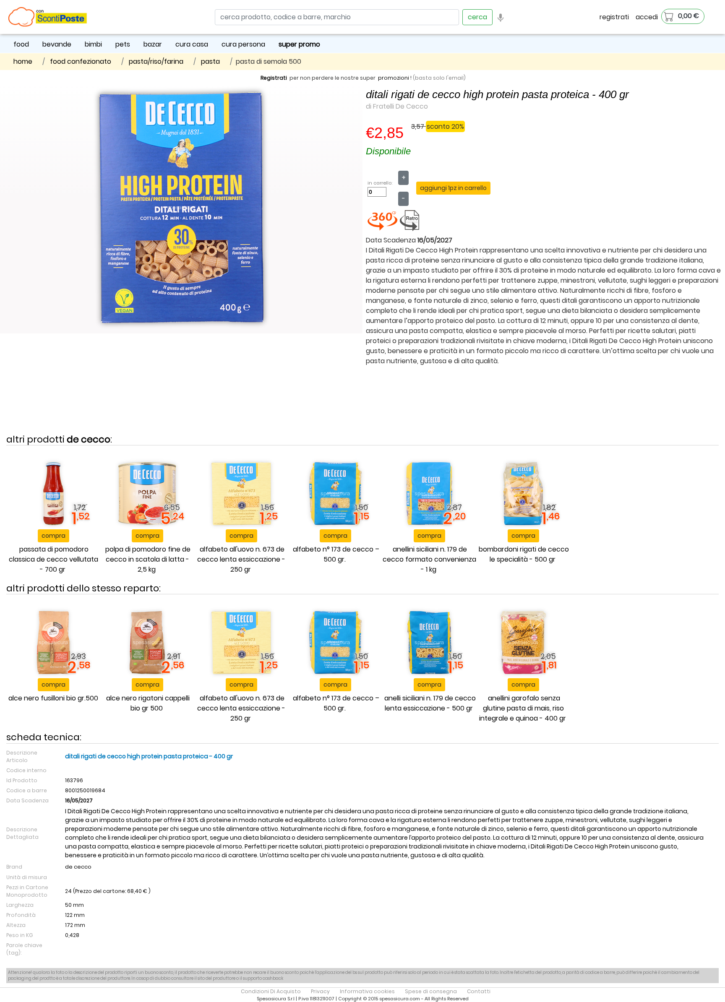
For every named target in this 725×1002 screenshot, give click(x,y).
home (22, 61)
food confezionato (80, 61)
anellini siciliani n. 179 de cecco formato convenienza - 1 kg (429, 559)
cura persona (243, 44)
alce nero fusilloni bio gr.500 (53, 698)
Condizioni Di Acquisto (271, 991)
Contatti (478, 991)
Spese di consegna (431, 991)
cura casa (191, 44)
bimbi (93, 44)
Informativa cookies (367, 991)
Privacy (320, 991)
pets (122, 44)
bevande (56, 44)
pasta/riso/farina (156, 61)
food (21, 44)
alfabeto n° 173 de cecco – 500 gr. (336, 554)
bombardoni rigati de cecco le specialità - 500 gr (524, 554)
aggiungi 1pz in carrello (453, 188)
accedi (647, 17)
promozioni (393, 77)
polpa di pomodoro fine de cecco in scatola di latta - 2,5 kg (147, 559)
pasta (210, 61)
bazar (152, 44)
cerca (477, 17)
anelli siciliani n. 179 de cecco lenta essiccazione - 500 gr (430, 703)
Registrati (274, 77)
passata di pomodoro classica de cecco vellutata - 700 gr (53, 559)
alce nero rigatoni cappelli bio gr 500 (148, 703)
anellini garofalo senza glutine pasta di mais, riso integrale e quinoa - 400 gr (522, 708)
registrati (614, 17)
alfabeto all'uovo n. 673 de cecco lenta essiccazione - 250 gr (241, 559)
